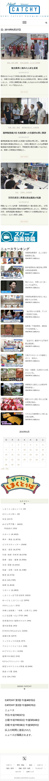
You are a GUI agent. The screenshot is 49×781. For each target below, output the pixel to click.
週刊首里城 (7, 626)
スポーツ (6, 534)
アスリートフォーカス (12, 646)
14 (6, 455)
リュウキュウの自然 (11, 641)
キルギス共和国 (35, 62)
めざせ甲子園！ (9, 524)
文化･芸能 (7, 565)
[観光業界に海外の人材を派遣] (24, 46)
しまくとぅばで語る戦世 (13, 595)
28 (6, 465)
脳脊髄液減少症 (27, 127)
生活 (4, 519)
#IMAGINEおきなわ (11, 631)
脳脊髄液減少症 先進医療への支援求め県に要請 (24, 132)
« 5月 (2, 469)
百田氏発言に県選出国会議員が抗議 (24, 197)
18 (31, 455)
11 (31, 450)
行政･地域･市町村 (10, 555)
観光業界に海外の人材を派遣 (24, 68)
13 (43, 450)
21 (6, 460)
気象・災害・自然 (10, 570)
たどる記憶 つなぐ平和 (12, 616)
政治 (4, 580)
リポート (6, 590)
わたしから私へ (9, 514)
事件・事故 (7, 539)
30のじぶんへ (8, 605)
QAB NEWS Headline (27, 778)
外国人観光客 (24, 62)
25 (31, 460)
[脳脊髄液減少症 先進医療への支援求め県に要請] (24, 111)
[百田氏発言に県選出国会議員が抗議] (24, 176)
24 (24, 460)
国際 (16, 62)
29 (12, 465)
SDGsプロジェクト (11, 661)
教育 (4, 575)
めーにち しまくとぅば (12, 600)
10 (24, 450)
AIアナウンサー (9, 651)
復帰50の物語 (8, 656)
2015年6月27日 (24, 72)
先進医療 (36, 127)
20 (43, 455)
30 (18, 465)
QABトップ (30, 771)
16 (18, 455)
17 (24, 455)
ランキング (38, 768)
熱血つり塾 (7, 671)
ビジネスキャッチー (11, 544)
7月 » (7, 469)
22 (12, 460)
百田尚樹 (29, 192)
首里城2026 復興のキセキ (14, 621)
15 (12, 455)
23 (18, 460)
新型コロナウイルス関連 (13, 666)
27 (43, 460)
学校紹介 (8, 528)
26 (37, 460)
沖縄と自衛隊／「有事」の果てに (17, 610)
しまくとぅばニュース (12, 509)
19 (37, 455)
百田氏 (22, 192)
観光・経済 (10, 62)
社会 (16, 192)
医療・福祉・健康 (14, 127)
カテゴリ (18, 771)
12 (37, 450)
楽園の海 (6, 636)
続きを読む (24, 92)
